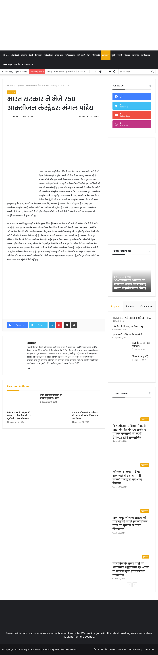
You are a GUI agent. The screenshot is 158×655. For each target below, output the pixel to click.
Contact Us (27, 64)
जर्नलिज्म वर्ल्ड (70, 55)
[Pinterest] (59, 325)
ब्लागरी (120, 55)
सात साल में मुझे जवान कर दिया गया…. (131, 317)
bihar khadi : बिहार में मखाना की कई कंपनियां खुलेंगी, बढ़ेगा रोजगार (19, 415)
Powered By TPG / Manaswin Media (60, 649)
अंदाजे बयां (15, 55)
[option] (131, 275)
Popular (115, 306)
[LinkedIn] (52, 325)
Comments (146, 306)
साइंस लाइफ (7, 64)
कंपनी (31, 55)
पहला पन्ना (105, 55)
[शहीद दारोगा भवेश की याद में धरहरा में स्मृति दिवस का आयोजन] (86, 402)
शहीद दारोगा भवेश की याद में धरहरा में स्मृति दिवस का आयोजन (85, 415)
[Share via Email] (67, 325)
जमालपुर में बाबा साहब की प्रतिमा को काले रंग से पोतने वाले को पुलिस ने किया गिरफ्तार (78, 71)
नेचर (88, 55)
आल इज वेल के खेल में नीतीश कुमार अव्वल (51, 397)
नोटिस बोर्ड (96, 55)
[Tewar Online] (25, 13)
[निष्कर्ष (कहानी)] (120, 366)
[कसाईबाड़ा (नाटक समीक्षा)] (120, 347)
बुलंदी (113, 55)
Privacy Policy (135, 649)
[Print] (74, 325)
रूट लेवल (135, 55)
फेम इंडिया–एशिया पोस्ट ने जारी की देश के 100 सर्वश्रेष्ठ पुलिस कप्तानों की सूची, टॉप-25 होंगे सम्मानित (129, 431)
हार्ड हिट (17, 64)
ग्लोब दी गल (48, 55)
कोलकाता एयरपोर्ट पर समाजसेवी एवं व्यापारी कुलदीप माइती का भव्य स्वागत (127, 477)
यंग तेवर (127, 55)
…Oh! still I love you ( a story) (128, 326)
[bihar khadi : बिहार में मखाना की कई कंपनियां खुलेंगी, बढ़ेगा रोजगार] (21, 402)
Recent (130, 306)
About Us (122, 649)
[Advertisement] (106, 24)
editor (15, 116)
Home (6, 55)
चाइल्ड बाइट (59, 55)
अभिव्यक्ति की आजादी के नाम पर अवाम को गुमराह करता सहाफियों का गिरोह (130, 284)
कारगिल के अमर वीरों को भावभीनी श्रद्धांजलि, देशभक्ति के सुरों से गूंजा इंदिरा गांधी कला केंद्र (130, 569)
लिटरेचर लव (145, 55)
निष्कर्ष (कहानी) (140, 356)
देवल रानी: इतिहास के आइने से (127, 334)
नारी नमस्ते (81, 55)
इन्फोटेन (24, 55)
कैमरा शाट (38, 55)
